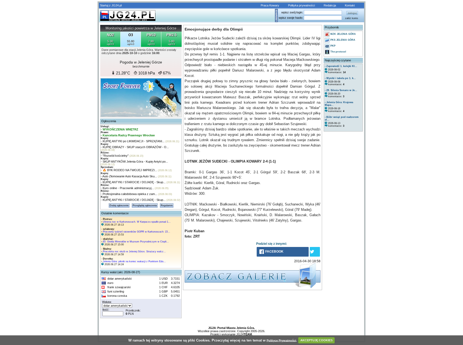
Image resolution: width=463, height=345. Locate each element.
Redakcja (330, 5)
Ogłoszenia (108, 121)
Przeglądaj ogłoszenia (145, 205)
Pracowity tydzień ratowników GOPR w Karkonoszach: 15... (136, 231)
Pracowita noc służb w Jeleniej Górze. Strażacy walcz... (134, 251)
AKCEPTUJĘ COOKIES (316, 340)
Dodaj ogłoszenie (119, 205)
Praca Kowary (270, 5)
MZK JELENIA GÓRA (343, 34)
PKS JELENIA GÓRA (342, 40)
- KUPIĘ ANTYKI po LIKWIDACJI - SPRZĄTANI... (133, 141)
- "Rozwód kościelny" (115, 155)
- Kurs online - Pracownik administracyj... (127, 188)
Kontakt (350, 5)
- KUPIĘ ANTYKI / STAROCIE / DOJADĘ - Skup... (133, 182)
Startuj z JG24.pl (111, 5)
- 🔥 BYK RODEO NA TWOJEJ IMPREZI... (129, 170)
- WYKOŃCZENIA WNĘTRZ (119, 129)
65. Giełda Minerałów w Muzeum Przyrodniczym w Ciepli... (136, 241)
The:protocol (338, 51)
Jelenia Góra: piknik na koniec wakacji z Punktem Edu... (134, 261)
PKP (332, 45)
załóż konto (351, 18)
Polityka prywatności (301, 5)
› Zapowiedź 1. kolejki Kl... (341, 66)
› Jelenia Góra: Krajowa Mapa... (339, 103)
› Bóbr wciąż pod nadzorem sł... (342, 118)
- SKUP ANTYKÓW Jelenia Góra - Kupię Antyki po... (134, 161)
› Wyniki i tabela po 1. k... (340, 78)
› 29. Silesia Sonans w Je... (341, 90)
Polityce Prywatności (281, 340)
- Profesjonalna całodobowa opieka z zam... (129, 194)
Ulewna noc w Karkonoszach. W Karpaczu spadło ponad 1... (137, 221)
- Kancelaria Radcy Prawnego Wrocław (128, 135)
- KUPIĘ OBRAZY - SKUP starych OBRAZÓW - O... (135, 147)
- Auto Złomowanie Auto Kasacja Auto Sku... (129, 176)
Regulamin (167, 205)
